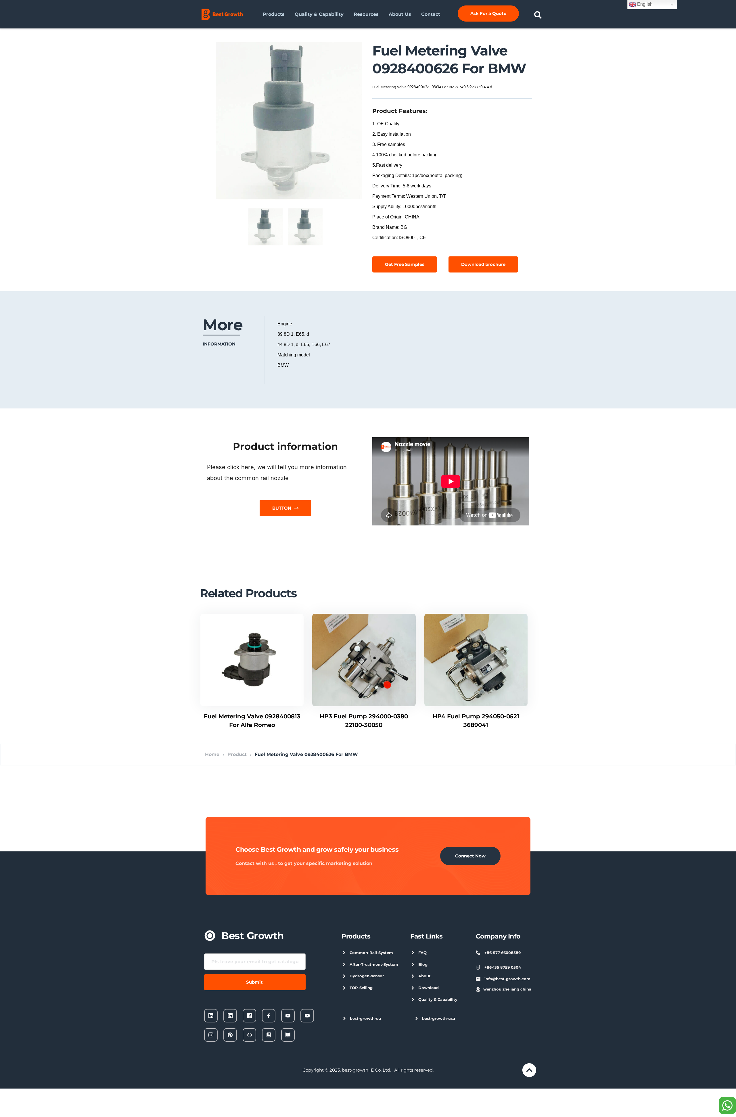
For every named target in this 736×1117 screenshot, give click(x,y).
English (644, 4)
